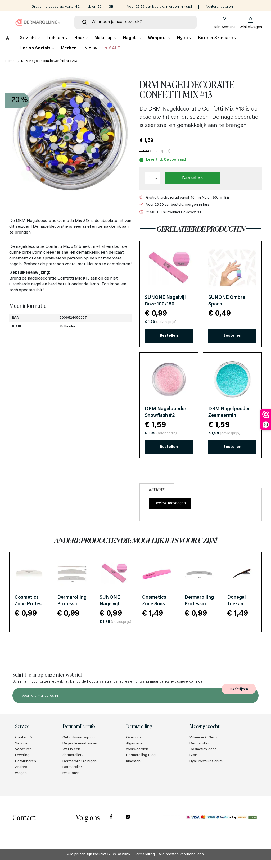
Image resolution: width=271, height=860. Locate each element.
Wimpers (158, 38)
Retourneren (25, 761)
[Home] (8, 39)
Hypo (183, 38)
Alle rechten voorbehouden (181, 854)
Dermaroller (199, 743)
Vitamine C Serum (204, 737)
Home (9, 61)
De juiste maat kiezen (80, 743)
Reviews (157, 489)
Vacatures (23, 749)
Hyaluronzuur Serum (206, 761)
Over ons (133, 737)
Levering (22, 755)
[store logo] (38, 22)
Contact (23, 817)
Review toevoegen (170, 503)
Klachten (133, 761)
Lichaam (56, 38)
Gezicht (29, 38)
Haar (79, 38)
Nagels (131, 38)
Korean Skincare (216, 38)
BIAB (193, 755)
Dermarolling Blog (141, 755)
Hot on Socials (36, 48)
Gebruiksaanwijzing (78, 737)
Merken (69, 48)
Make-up (104, 38)
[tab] (156, 488)
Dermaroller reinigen (79, 761)
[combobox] (135, 22)
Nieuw (91, 48)
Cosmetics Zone (203, 749)
